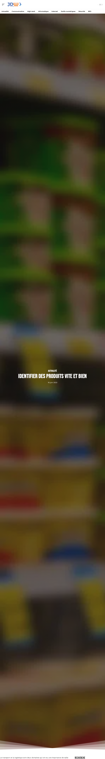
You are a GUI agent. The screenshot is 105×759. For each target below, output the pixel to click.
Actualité (52, 371)
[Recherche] (95, 4)
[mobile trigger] (4, 4)
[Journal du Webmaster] (15, 4)
